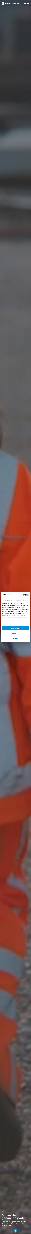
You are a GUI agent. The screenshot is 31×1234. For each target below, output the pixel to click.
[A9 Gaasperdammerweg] (9, 3)
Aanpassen (14, 633)
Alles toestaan (15, 628)
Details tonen (22, 623)
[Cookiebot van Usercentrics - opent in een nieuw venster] (22, 595)
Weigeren (15, 638)
